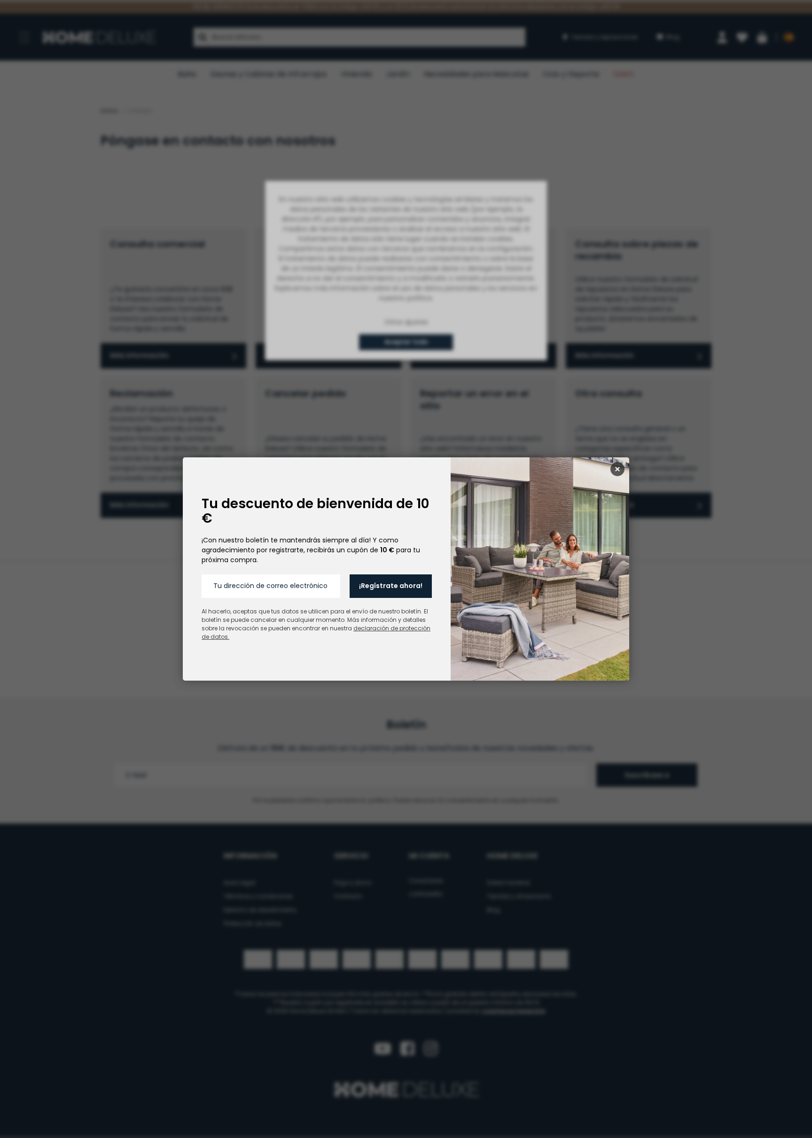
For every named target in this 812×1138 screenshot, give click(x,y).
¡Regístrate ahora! (390, 585)
